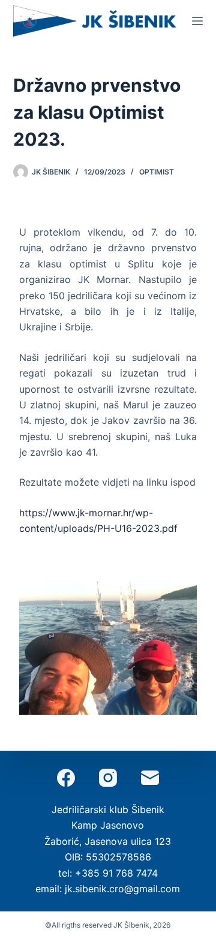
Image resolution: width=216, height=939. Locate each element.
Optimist (156, 171)
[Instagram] (108, 778)
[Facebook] (66, 778)
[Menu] (197, 21)
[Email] (150, 778)
